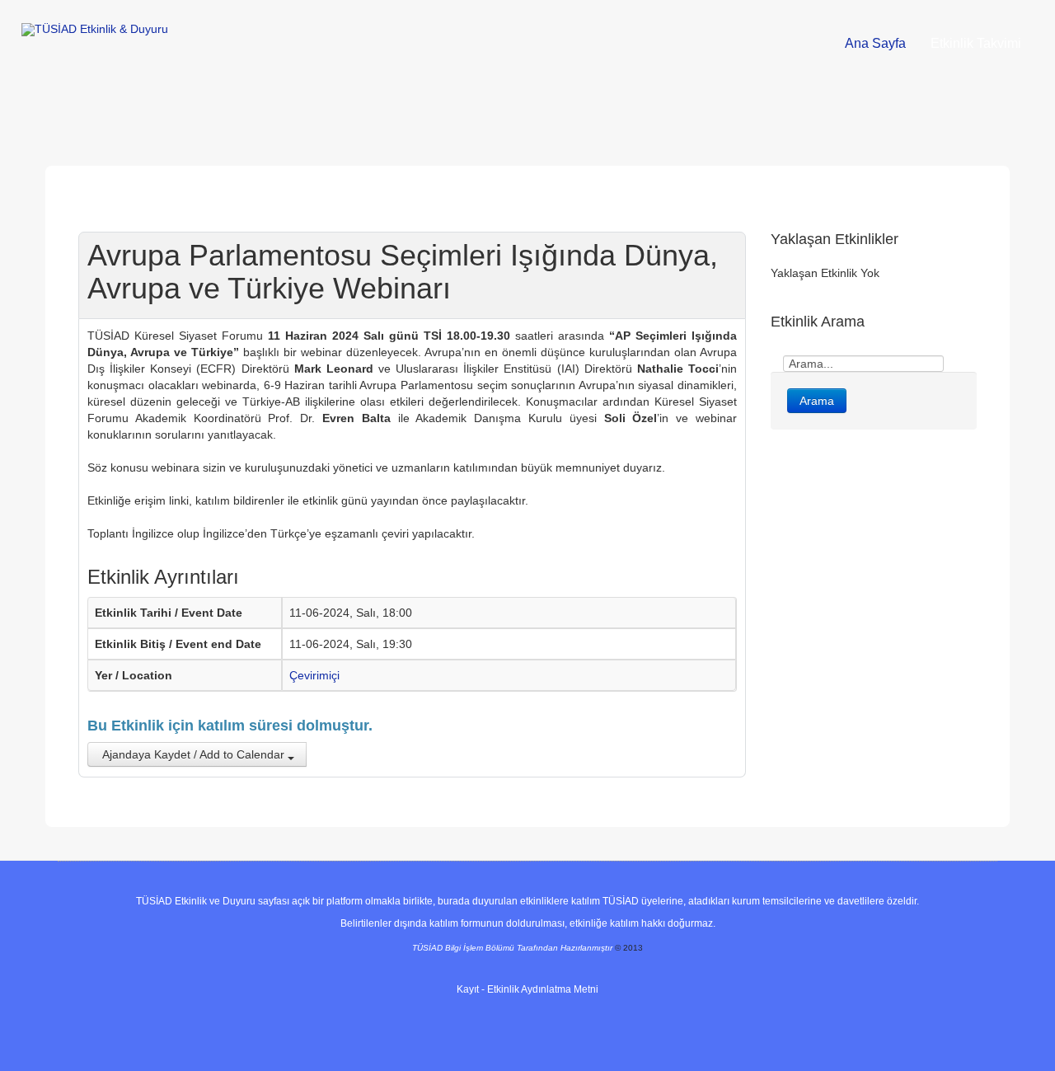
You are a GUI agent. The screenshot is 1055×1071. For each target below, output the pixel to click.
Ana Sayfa (875, 43)
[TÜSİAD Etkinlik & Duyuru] (94, 29)
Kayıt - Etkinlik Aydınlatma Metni (527, 989)
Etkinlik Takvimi (976, 43)
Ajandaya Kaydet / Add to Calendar (194, 754)
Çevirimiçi (314, 675)
